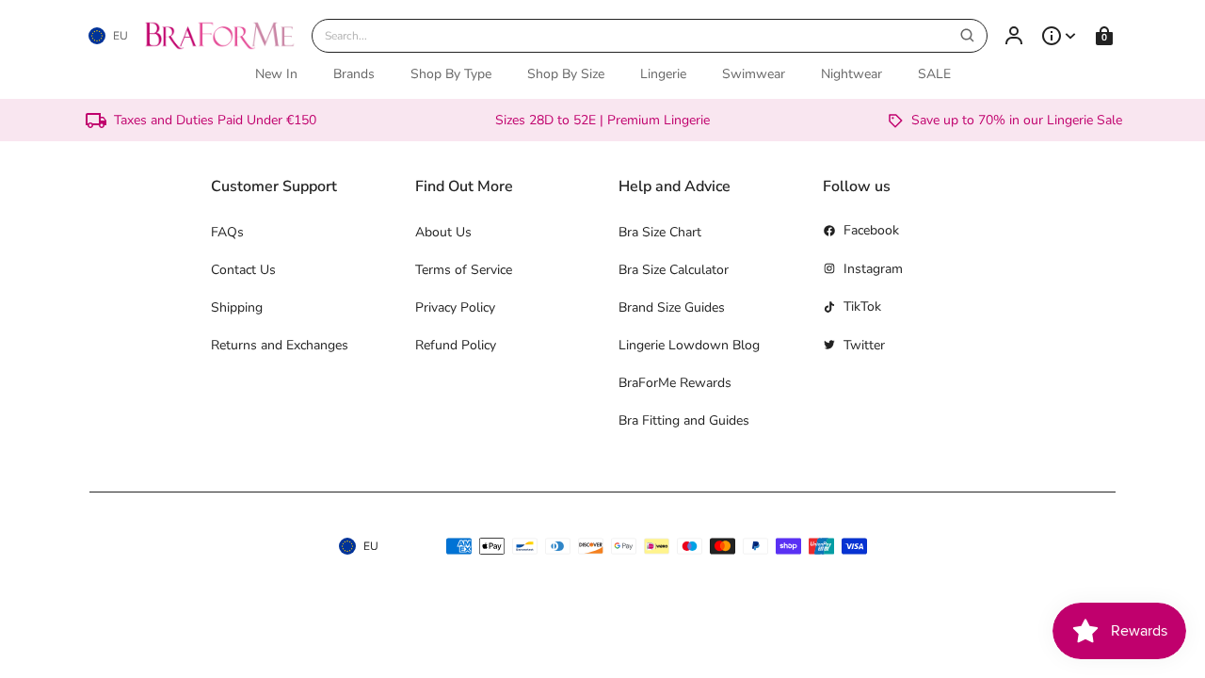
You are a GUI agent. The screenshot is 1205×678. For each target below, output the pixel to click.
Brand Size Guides (672, 307)
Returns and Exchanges (279, 345)
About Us (443, 232)
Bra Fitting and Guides (684, 420)
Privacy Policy (455, 307)
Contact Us (243, 270)
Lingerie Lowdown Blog (689, 345)
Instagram (873, 269)
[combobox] (650, 36)
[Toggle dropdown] (1059, 35)
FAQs (227, 232)
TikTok (862, 306)
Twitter (864, 345)
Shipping (237, 307)
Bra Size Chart (660, 232)
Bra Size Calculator (674, 270)
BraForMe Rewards (675, 383)
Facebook (871, 230)
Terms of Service (463, 270)
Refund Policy (455, 345)
